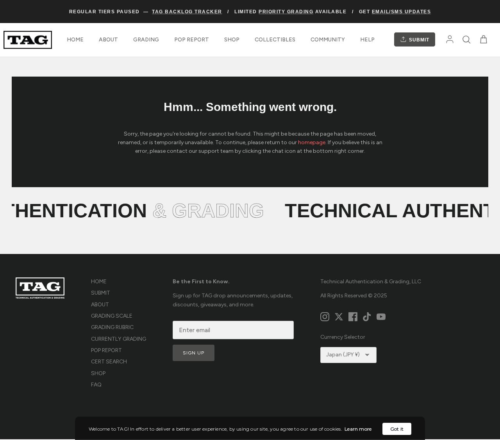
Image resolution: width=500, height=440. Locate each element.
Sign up (193, 353)
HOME (75, 39)
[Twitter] (338, 316)
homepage (311, 142)
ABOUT (108, 39)
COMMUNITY (328, 39)
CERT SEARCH (109, 361)
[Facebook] (352, 316)
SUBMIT (418, 40)
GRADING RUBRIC (112, 327)
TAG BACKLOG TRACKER (187, 11)
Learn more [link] (358, 429)
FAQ (96, 384)
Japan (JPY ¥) (343, 354)
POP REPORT (191, 39)
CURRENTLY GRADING (118, 339)
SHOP (231, 39)
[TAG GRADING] (28, 40)
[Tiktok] (366, 316)
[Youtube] (381, 316)
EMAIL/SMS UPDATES (401, 11)
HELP (367, 39)
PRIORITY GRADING (286, 11)
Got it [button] (397, 429)
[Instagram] (324, 316)
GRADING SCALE (111, 316)
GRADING (146, 39)
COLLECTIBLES (275, 39)
